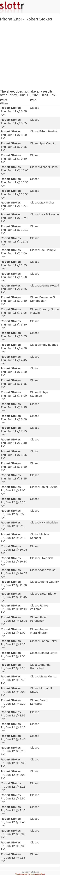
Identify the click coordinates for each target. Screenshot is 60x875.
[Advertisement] (30, 52)
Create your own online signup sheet (30, 874)
